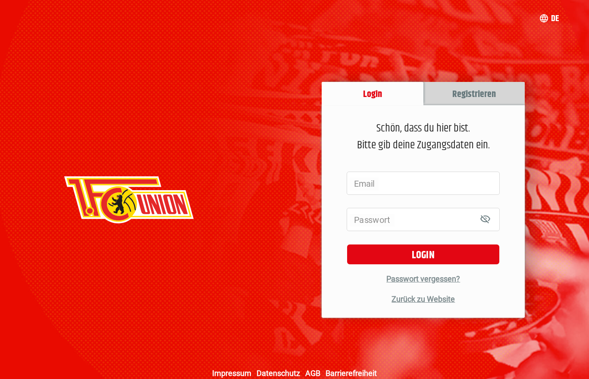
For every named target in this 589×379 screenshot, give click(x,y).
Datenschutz (278, 373)
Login (423, 255)
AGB (312, 373)
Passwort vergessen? (423, 278)
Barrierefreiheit (351, 373)
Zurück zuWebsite (423, 299)
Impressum (231, 373)
